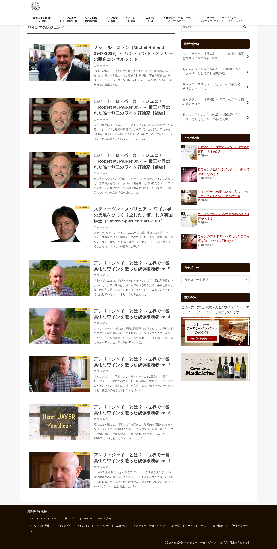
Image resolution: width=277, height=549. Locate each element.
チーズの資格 (104, 518)
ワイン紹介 (91, 19)
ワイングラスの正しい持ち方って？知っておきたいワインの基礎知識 (223, 194)
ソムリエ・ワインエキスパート (43, 518)
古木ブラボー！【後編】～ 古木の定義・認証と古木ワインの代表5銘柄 (213, 56)
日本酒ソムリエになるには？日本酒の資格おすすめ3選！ (223, 149)
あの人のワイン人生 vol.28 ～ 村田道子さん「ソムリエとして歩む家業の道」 (211, 71)
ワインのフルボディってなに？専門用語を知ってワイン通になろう (223, 239)
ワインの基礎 (68, 19)
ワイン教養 (111, 19)
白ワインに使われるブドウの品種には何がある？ (223, 216)
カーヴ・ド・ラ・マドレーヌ (223, 19)
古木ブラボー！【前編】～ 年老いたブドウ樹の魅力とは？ (213, 102)
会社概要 (218, 525)
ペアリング (132, 19)
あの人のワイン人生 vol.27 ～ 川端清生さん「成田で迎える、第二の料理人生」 (211, 117)
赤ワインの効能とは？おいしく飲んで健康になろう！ (223, 172)
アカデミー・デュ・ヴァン (178, 19)
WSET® (88, 518)
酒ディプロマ (71, 518)
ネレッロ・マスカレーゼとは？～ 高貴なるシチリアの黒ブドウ (213, 86)
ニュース (151, 19)
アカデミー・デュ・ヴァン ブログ (204, 542)
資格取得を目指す (42, 19)
